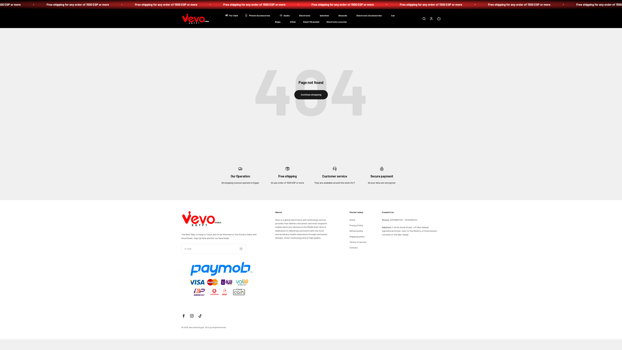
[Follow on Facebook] (183, 316)
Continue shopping (311, 94)
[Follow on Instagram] (192, 316)
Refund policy (356, 230)
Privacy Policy (356, 225)
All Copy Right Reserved (215, 327)
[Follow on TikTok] (200, 316)
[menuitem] (231, 15)
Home (352, 219)
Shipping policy (357, 236)
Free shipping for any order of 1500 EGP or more (119, 4)
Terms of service (358, 242)
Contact (354, 247)
